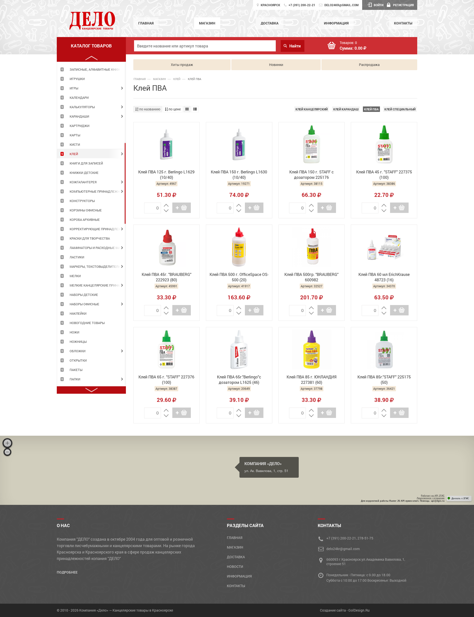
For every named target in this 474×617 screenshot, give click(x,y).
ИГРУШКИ (77, 79)
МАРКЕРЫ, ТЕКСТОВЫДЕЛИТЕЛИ (95, 266)
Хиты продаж (182, 64)
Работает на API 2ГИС (433, 495)
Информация (336, 23)
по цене (174, 109)
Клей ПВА (371, 109)
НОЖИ (74, 332)
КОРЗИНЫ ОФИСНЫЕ (86, 210)
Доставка (269, 23)
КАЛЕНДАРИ (79, 97)
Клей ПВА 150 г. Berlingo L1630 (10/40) (239, 174)
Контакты (403, 23)
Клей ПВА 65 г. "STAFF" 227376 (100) (166, 379)
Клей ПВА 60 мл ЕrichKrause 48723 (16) (384, 277)
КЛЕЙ (74, 154)
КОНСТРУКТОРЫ (82, 201)
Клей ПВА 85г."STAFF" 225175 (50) (384, 379)
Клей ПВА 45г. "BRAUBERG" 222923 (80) (166, 277)
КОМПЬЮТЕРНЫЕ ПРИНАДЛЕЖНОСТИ (98, 191)
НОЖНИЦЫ (78, 341)
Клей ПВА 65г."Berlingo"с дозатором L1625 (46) (239, 379)
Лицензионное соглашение (431, 498)
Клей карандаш (345, 109)
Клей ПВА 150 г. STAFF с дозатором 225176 (311, 174)
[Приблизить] (7, 443)
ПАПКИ (75, 379)
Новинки (276, 64)
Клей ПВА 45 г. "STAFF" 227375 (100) (384, 174)
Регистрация (403, 5)
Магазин (207, 23)
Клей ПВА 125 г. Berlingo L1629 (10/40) (166, 174)
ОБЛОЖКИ (77, 351)
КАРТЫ (75, 135)
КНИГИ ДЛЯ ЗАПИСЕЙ (86, 163)
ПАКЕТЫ (76, 370)
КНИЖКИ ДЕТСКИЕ (84, 172)
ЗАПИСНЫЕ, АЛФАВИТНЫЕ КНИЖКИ (97, 69)
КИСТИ (75, 144)
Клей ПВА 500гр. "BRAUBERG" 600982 (311, 277)
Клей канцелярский (312, 109)
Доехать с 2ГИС (460, 498)
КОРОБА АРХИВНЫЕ (85, 219)
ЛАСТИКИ (77, 257)
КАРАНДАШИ (79, 116)
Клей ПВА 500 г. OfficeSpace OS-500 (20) (239, 277)
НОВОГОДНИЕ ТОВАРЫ (87, 323)
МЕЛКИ (75, 276)
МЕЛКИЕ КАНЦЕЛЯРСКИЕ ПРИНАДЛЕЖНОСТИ (98, 285)
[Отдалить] (7, 452)
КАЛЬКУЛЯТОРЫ (82, 107)
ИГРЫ (74, 88)
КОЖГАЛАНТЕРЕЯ (83, 182)
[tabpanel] (91, 69)
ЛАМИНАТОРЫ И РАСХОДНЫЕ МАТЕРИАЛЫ (98, 248)
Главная (146, 23)
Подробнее (67, 572)
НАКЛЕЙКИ (78, 313)
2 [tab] (125, 183)
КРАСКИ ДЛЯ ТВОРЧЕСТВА (90, 238)
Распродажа (369, 64)
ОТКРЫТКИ (78, 360)
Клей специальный (399, 109)
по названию (149, 109)
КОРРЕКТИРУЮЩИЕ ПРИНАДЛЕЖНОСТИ (98, 229)
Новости (235, 566)
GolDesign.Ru (359, 610)
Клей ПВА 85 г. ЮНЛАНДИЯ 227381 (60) (311, 379)
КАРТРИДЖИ (79, 125)
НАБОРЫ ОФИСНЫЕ (84, 304)
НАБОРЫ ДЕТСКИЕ (84, 294)
